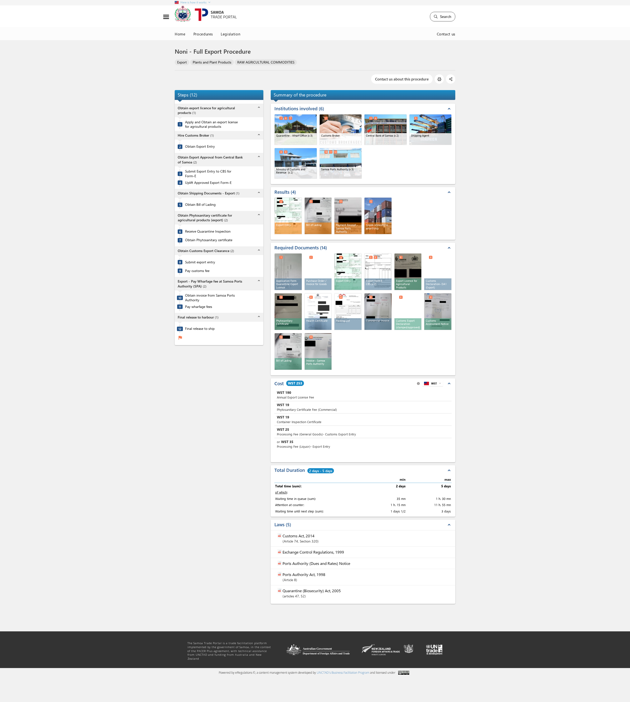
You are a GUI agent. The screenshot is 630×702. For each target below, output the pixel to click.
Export (182, 62)
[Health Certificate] (318, 311)
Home (180, 34)
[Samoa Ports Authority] (340, 163)
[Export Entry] (348, 271)
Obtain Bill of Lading (200, 204)
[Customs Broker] (340, 129)
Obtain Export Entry (200, 146)
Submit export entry (200, 262)
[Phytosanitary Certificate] (288, 311)
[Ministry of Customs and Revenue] (295, 163)
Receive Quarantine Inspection (208, 231)
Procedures (203, 34)
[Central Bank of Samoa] (385, 129)
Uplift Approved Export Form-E (208, 182)
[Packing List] (348, 311)
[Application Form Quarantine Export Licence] (288, 271)
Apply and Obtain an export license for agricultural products (211, 124)
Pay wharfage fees (198, 306)
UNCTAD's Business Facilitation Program (343, 672)
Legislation (230, 34)
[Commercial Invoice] (378, 311)
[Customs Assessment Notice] (438, 311)
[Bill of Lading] (288, 351)
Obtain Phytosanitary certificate (208, 240)
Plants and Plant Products (212, 62)
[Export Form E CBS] (378, 271)
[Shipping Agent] (430, 129)
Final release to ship (200, 328)
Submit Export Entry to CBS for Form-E (208, 173)
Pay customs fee (197, 271)
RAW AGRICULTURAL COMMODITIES (265, 62)
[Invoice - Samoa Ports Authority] (318, 351)
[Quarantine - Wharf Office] (295, 129)
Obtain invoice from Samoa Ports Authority (210, 298)
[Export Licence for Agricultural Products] (408, 271)
